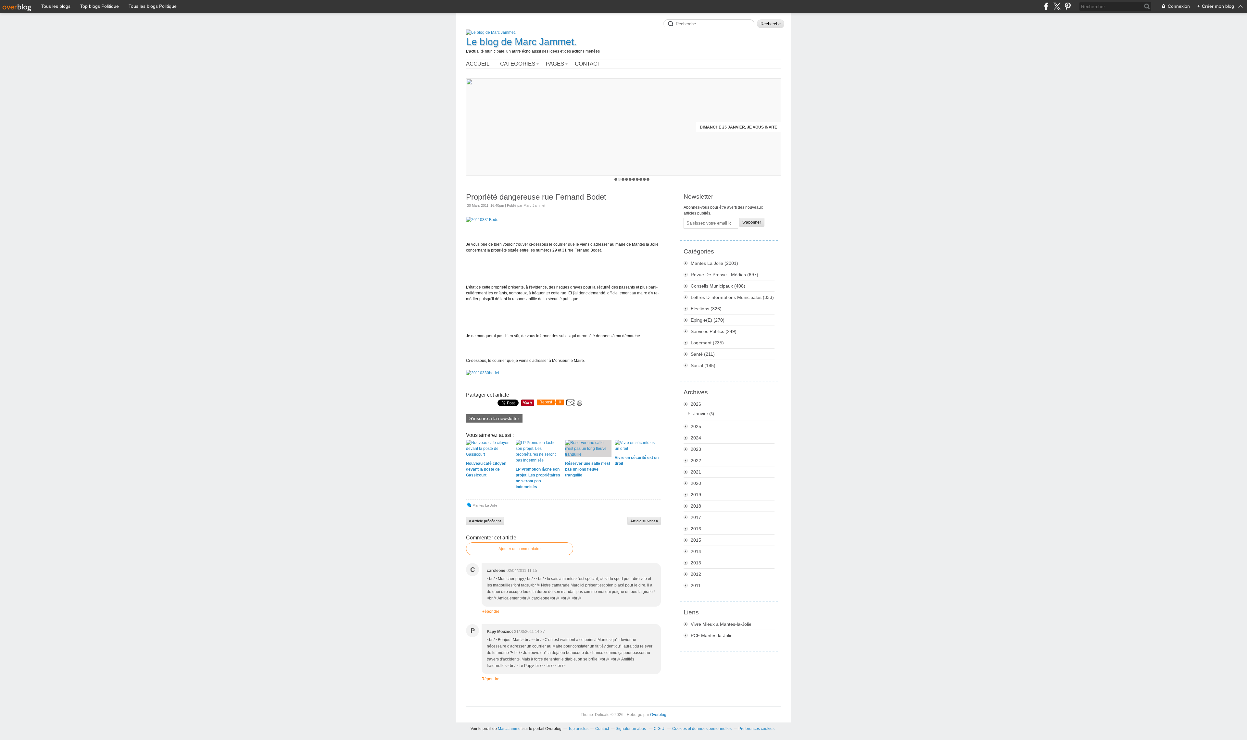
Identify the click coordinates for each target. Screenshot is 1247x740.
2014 (696, 551)
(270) (707, 320)
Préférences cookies (756, 728)
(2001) (714, 263)
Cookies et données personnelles (702, 728)
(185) (703, 365)
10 (648, 179)
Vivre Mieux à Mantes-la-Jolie (721, 624)
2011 (696, 585)
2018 (696, 506)
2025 (696, 426)
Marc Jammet (510, 728)
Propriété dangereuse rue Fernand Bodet (536, 196)
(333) (732, 297)
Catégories (517, 64)
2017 (696, 517)
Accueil (477, 64)
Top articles (578, 728)
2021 (696, 472)
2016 (696, 528)
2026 (696, 404)
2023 (696, 449)
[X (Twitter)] (1057, 6)
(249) (714, 331)
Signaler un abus (631, 728)
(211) (703, 354)
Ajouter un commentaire (519, 549)
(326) (706, 308)
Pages (555, 64)
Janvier (700, 413)
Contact (587, 64)
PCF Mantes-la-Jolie (712, 635)
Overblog (658, 714)
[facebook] (1046, 6)
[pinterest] (1068, 6)
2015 (696, 540)
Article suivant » (644, 521)
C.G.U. (659, 728)
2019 (696, 494)
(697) (724, 274)
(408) (718, 286)
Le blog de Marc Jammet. (521, 41)
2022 (696, 460)
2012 (696, 574)
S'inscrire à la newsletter (494, 418)
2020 (696, 483)
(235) (707, 342)
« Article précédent (485, 521)
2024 (696, 437)
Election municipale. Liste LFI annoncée (733, 127)
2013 (696, 562)
